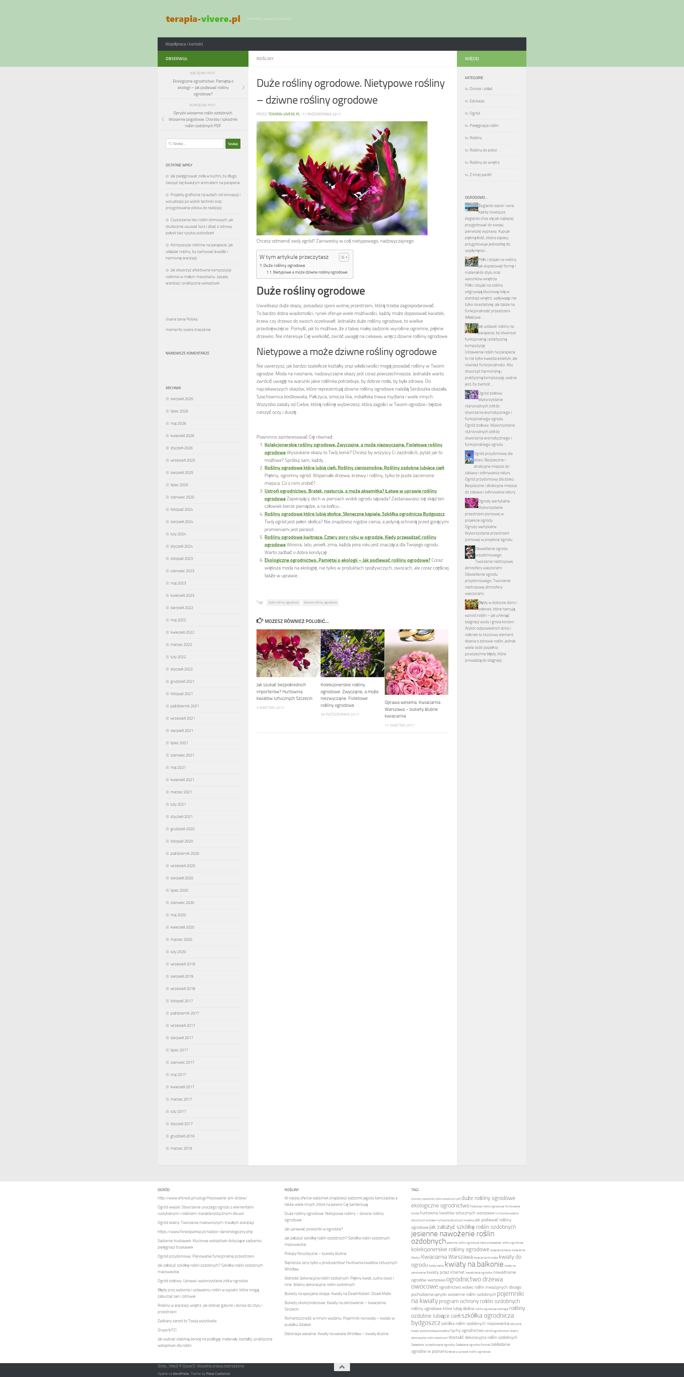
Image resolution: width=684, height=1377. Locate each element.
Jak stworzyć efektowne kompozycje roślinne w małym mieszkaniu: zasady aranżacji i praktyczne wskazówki (198, 277)
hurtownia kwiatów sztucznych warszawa (457, 1212)
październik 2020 (184, 853)
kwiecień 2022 (182, 632)
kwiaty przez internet (446, 1272)
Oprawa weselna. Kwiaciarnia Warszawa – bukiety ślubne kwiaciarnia (412, 709)
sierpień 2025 (181, 472)
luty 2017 (178, 1111)
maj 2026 (178, 423)
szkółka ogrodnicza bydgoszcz (462, 1319)
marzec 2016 (181, 1148)
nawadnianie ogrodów (478, 1272)
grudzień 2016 (182, 1136)
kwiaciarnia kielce (500, 1250)
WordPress (181, 1374)
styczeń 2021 (181, 816)
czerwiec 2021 (182, 755)
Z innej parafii (481, 174)
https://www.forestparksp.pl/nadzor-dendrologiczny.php (205, 1231)
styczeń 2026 (181, 448)
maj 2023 (178, 583)
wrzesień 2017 (182, 1025)
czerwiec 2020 (182, 902)
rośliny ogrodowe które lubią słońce (442, 1308)
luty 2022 (178, 656)
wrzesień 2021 (182, 718)
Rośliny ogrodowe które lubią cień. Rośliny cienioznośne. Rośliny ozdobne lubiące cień (354, 468)
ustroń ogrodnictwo (496, 1331)
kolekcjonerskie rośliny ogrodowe (450, 1249)
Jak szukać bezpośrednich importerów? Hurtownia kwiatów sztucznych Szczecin (284, 691)
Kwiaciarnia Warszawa (447, 1256)
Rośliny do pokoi (483, 150)
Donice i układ (481, 88)
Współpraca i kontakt (184, 43)
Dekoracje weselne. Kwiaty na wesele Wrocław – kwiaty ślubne (336, 1333)
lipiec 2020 (179, 890)
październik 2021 (184, 706)
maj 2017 (178, 1074)
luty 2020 (178, 951)
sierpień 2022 (181, 607)
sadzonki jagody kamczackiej (371, 1198)
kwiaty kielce (436, 1265)
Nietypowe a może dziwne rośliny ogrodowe (310, 272)
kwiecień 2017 (182, 1087)
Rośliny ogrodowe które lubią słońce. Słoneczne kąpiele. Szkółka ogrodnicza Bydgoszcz (355, 514)
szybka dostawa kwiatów (435, 1331)
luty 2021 (178, 804)
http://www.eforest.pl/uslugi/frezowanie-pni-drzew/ (202, 1198)
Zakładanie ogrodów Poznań (473, 1345)
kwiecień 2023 (182, 595)
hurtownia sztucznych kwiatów (455, 1220)
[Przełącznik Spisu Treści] (341, 257)
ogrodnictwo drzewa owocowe (457, 1282)
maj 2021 (178, 767)
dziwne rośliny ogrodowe (320, 602)
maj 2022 (178, 620)
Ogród (475, 113)
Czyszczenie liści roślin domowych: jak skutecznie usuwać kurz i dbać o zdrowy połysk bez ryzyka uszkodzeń (199, 226)
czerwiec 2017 (182, 1062)
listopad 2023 (181, 558)
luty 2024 (178, 534)
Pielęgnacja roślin (484, 125)
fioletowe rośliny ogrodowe (487, 1206)
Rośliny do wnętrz (485, 162)
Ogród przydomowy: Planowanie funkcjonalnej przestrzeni (206, 1256)
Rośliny (265, 58)
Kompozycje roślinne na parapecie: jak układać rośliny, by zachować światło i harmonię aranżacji (199, 251)
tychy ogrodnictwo (467, 1330)
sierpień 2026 (181, 398)
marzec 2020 (181, 939)
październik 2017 (184, 1013)
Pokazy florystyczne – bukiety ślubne (316, 1253)
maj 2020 (178, 914)
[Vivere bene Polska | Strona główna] (203, 19)
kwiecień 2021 (182, 779)
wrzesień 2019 (182, 964)
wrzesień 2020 (182, 865)
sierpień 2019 (181, 976)
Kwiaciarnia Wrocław (485, 1257)
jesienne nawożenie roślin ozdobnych (452, 1237)
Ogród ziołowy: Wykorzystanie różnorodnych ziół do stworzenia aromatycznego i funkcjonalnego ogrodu (488, 406)
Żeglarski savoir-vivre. (496, 205)
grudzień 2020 (182, 828)
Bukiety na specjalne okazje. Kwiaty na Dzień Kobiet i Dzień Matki (338, 1293)
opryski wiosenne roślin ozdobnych (465, 1294)
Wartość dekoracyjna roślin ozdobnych (483, 1337)
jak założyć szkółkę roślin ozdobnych (472, 1226)
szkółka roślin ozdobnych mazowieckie (475, 1323)
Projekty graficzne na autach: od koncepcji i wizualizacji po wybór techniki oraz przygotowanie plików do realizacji (203, 201)
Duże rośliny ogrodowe (284, 265)
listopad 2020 (181, 841)
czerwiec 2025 (182, 497)
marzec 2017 (181, 1099)
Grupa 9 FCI (167, 1330)
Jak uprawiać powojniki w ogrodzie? (314, 1229)
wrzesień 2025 (182, 460)
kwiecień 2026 (182, 435)
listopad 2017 (181, 1000)
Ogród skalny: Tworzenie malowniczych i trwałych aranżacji (206, 1222)
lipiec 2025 (179, 484)
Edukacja (477, 101)
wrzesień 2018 (182, 988)
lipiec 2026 (179, 411)
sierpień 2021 (181, 730)
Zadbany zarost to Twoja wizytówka (187, 1321)
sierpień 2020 (181, 878)
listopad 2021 (181, 693)
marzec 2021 (181, 792)
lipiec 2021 (179, 742)
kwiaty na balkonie (474, 1264)
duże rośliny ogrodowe (284, 602)
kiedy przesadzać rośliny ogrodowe (501, 1243)
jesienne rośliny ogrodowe (463, 1243)
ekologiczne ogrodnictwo (440, 1205)
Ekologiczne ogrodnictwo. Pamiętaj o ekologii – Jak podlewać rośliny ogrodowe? (347, 560)
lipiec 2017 (179, 1050)
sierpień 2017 (181, 1037)
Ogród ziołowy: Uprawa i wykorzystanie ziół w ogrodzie (203, 1280)
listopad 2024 (181, 509)
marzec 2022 (181, 644)
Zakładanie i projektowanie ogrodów (433, 1345)
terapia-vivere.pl (284, 114)
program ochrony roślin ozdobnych (479, 1301)
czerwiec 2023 (182, 570)
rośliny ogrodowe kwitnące (491, 1309)
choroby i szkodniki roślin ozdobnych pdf (436, 1199)
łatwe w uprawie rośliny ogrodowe (470, 1351)
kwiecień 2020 (182, 927)
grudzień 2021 (182, 681)
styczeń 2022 (181, 669)
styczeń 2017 (181, 1123)
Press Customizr (218, 1374)
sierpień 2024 (181, 521)
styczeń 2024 (181, 546)
